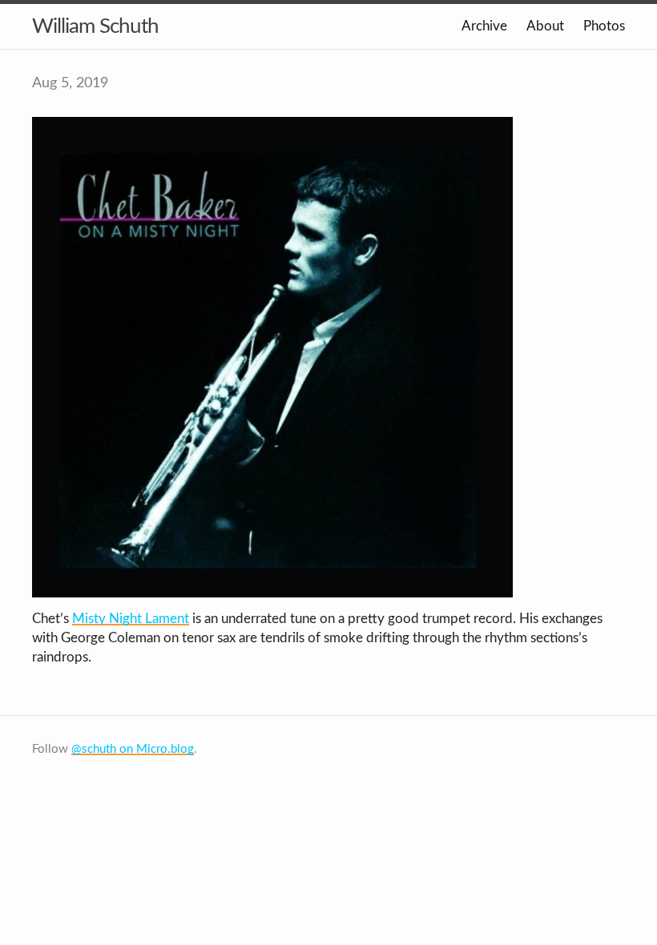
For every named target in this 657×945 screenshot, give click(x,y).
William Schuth (95, 26)
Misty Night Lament (130, 618)
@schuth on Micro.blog (132, 749)
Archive (484, 26)
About (545, 26)
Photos (604, 26)
